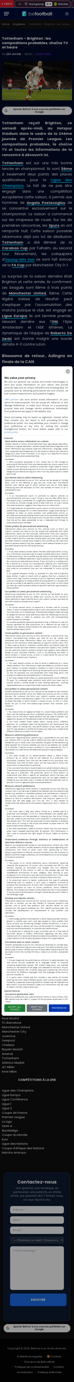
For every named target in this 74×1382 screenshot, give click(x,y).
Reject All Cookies (37, 1008)
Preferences (59, 1007)
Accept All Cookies (14, 1008)
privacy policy (11, 432)
